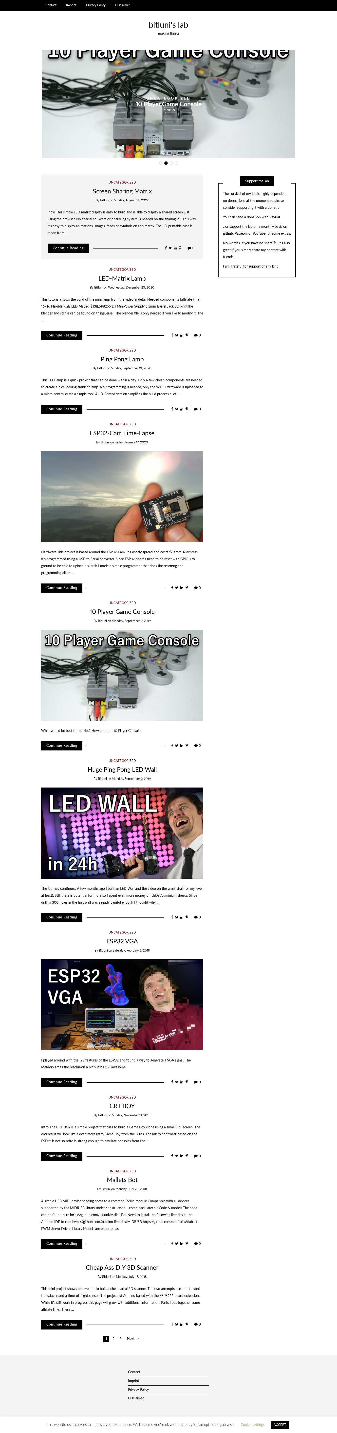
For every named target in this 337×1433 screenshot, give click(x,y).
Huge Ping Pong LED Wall (281, 104)
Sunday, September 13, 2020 (131, 368)
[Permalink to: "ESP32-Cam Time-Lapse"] (122, 496)
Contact (50, 5)
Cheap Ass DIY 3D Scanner (122, 1268)
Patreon (241, 233)
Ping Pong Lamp (122, 359)
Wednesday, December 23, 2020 (131, 287)
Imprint (71, 5)
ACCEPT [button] (280, 1425)
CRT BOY (122, 1106)
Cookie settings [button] (252, 1425)
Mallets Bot (122, 1180)
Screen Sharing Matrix (122, 191)
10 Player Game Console (122, 612)
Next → (133, 1339)
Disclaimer (122, 5)
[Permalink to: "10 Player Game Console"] (122, 675)
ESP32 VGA (122, 941)
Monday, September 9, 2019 (131, 621)
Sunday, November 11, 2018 (131, 1115)
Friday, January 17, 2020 (131, 442)
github (228, 233)
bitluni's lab (168, 25)
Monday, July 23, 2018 (131, 1189)
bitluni (283, 109)
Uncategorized (281, 98)
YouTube (259, 233)
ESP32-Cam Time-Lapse (122, 433)
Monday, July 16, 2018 (131, 1277)
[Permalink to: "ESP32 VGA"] (122, 1004)
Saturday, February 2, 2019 (131, 950)
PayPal (274, 217)
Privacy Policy (96, 5)
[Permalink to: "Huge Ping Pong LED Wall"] (122, 833)
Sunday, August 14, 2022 (131, 200)
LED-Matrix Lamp (122, 279)
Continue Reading (68, 248)
